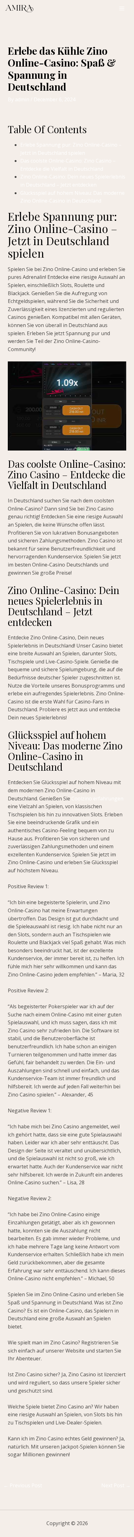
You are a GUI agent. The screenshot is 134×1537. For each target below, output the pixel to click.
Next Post (116, 1485)
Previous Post (22, 1485)
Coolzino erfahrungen (97, 798)
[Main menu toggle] (122, 8)
